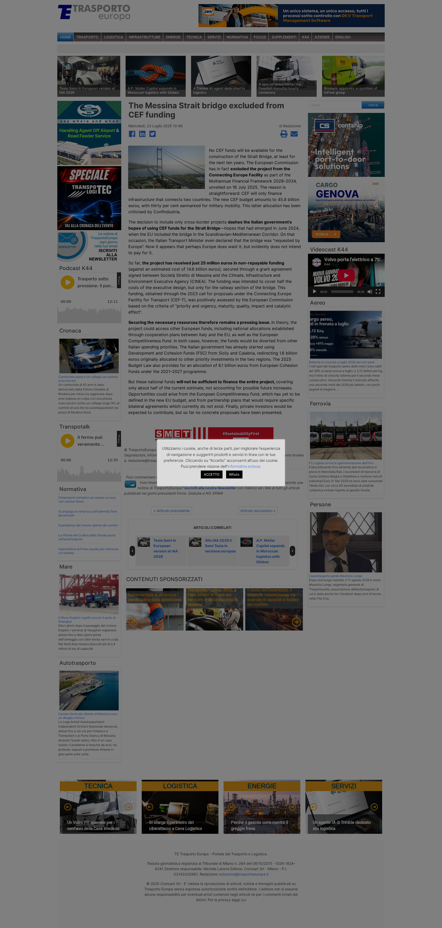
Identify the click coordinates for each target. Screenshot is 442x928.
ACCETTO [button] (211, 474)
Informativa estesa (243, 466)
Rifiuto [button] (234, 474)
